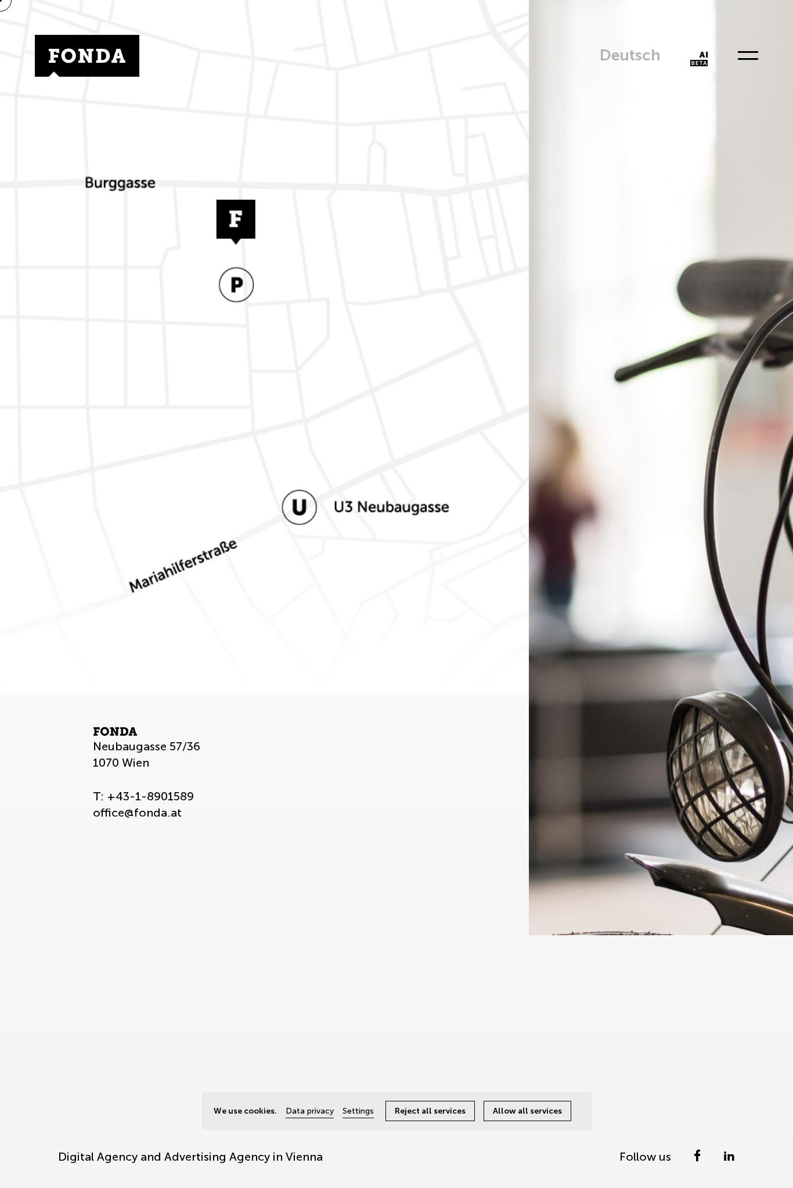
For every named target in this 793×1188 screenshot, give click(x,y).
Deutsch (630, 55)
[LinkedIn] (729, 1157)
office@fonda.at (137, 813)
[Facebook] (698, 1157)
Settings (358, 1111)
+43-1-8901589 (150, 796)
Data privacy (310, 1111)
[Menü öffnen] (744, 56)
